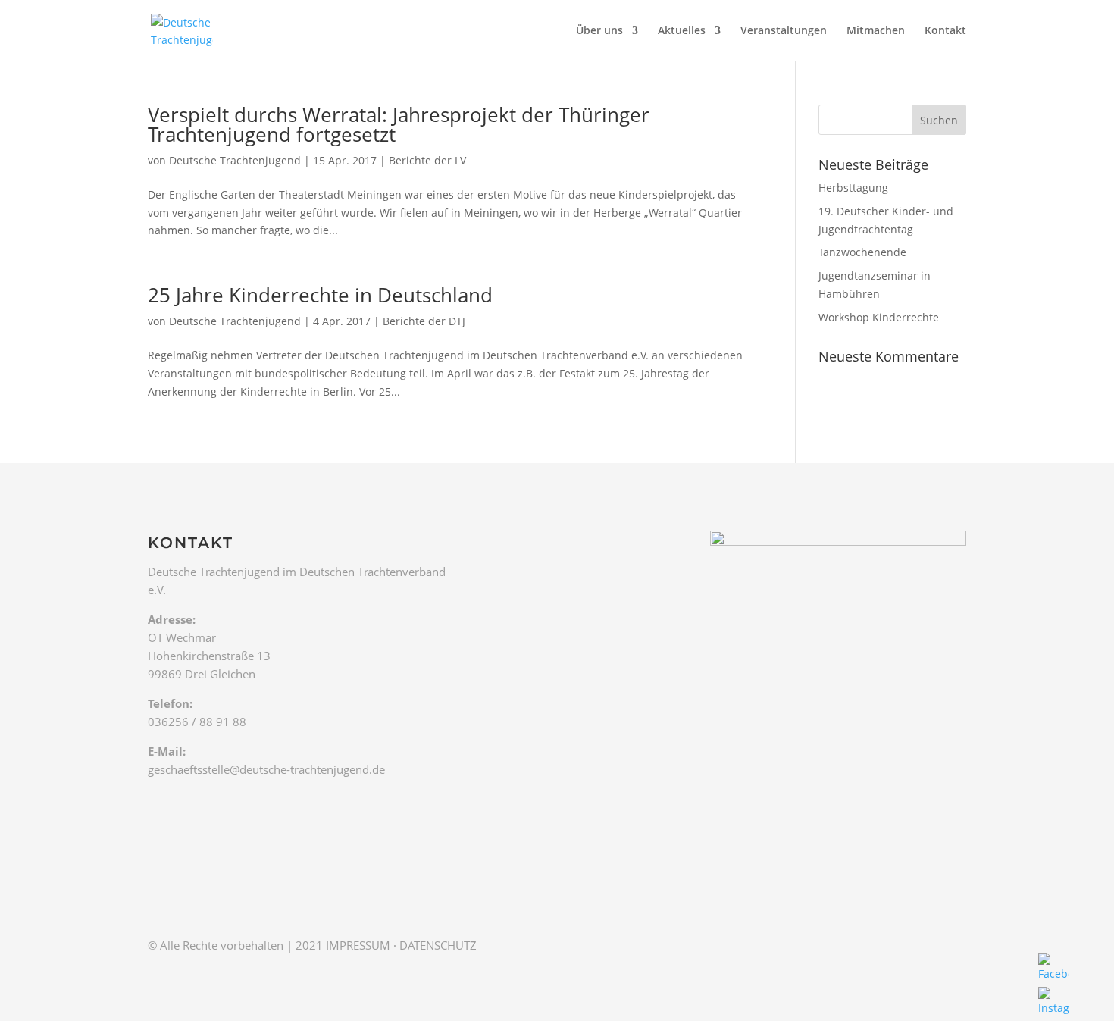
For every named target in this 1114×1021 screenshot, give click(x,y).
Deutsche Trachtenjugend (235, 160)
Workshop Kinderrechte (878, 317)
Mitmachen (875, 31)
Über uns (599, 31)
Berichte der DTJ (424, 321)
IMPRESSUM (358, 945)
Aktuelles (682, 31)
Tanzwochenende (862, 252)
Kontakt (945, 31)
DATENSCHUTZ (438, 945)
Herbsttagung (853, 187)
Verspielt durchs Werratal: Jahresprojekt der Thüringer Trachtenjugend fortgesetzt (398, 124)
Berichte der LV (427, 160)
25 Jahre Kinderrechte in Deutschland (320, 294)
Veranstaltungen (783, 31)
